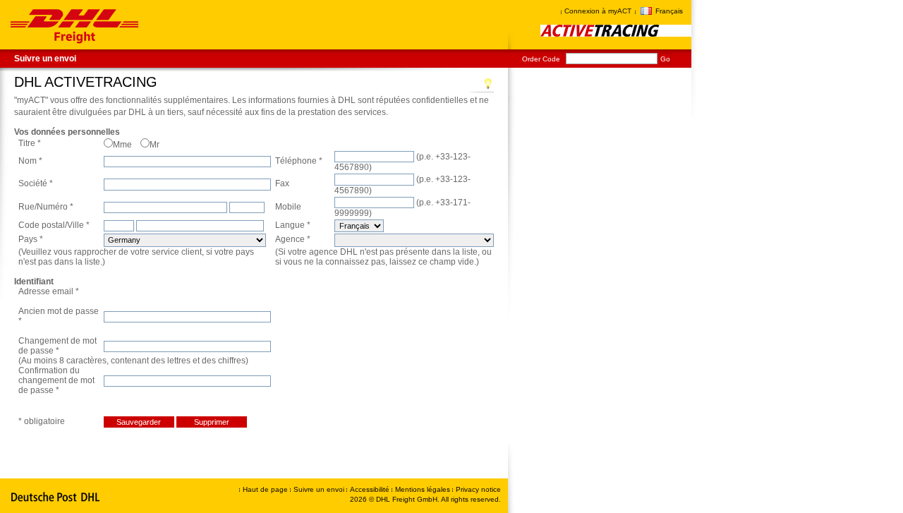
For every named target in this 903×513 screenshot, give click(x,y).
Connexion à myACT (597, 11)
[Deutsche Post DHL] (56, 497)
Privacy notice (478, 489)
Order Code (541, 59)
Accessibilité (371, 489)
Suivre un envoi (45, 59)
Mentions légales (423, 489)
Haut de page (265, 489)
